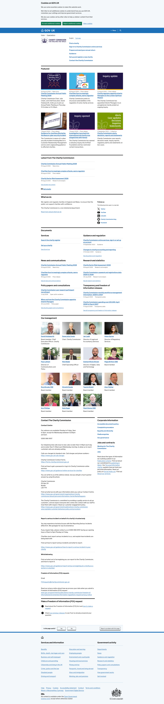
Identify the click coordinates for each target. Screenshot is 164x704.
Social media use (110, 472)
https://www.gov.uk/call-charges (52, 456)
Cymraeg (78, 38)
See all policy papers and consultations (52, 308)
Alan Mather (108, 387)
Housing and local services (78, 661)
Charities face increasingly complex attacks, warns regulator (81, 94)
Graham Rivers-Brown (91, 362)
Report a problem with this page (110, 628)
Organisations (51, 35)
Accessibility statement (68, 688)
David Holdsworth (47, 336)
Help (42, 688)
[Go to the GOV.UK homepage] (48, 30)
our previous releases (57, 613)
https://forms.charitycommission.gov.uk (55, 462)
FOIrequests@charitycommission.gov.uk (55, 582)
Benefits (44, 649)
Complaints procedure (105, 427)
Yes (63, 628)
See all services (45, 249)
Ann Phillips (45, 408)
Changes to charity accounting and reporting (99, 250)
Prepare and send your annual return (82, 50)
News (99, 653)
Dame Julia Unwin (68, 336)
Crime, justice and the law (50, 669)
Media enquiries (103, 434)
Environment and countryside (79, 657)
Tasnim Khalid (88, 387)
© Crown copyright (116, 699)
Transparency (102, 669)
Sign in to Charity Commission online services (85, 47)
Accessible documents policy (108, 424)
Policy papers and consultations (108, 665)
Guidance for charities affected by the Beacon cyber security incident (53, 134)
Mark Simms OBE (89, 408)
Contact (81, 688)
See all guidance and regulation (92, 256)
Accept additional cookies (51, 24)
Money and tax (74, 665)
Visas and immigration (76, 672)
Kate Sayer (66, 408)
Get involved (101, 676)
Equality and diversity (105, 431)
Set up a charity (46, 245)
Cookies (55, 688)
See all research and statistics (92, 281)
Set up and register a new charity (81, 57)
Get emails (47, 189)
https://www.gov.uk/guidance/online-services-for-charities (61, 471)
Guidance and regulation (105, 657)
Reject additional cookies (72, 24)
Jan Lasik (86, 336)
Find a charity (74, 43)
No (73, 628)
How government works (105, 672)
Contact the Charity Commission (81, 60)
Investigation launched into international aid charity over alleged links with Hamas (79, 135)
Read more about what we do (51, 212)
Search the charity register (50, 240)
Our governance (103, 438)
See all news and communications (51, 281)
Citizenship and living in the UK (51, 665)
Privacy (48, 688)
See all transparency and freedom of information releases (100, 310)
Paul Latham (45, 362)
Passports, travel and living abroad (81, 669)
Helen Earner (109, 336)
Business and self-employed (50, 657)
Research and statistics (105, 661)
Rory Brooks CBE (47, 387)
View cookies (87, 23)
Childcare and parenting (49, 661)
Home (43, 35)
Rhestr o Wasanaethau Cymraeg (52, 690)
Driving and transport (48, 676)
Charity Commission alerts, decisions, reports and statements (109, 134)
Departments (102, 649)
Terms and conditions (93, 688)
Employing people (75, 653)
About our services (103, 474)
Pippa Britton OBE (111, 362)
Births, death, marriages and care (52, 653)
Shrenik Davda (67, 387)
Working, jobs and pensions (78, 676)
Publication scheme (104, 461)
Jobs (99, 452)
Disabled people (46, 672)
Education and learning (77, 649)
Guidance (72, 54)
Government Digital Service (74, 690)
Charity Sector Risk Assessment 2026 (54, 178)
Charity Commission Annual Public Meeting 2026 (53, 94)
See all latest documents (48, 184)
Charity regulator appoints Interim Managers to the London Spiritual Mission (109, 95)
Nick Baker (66, 362)
